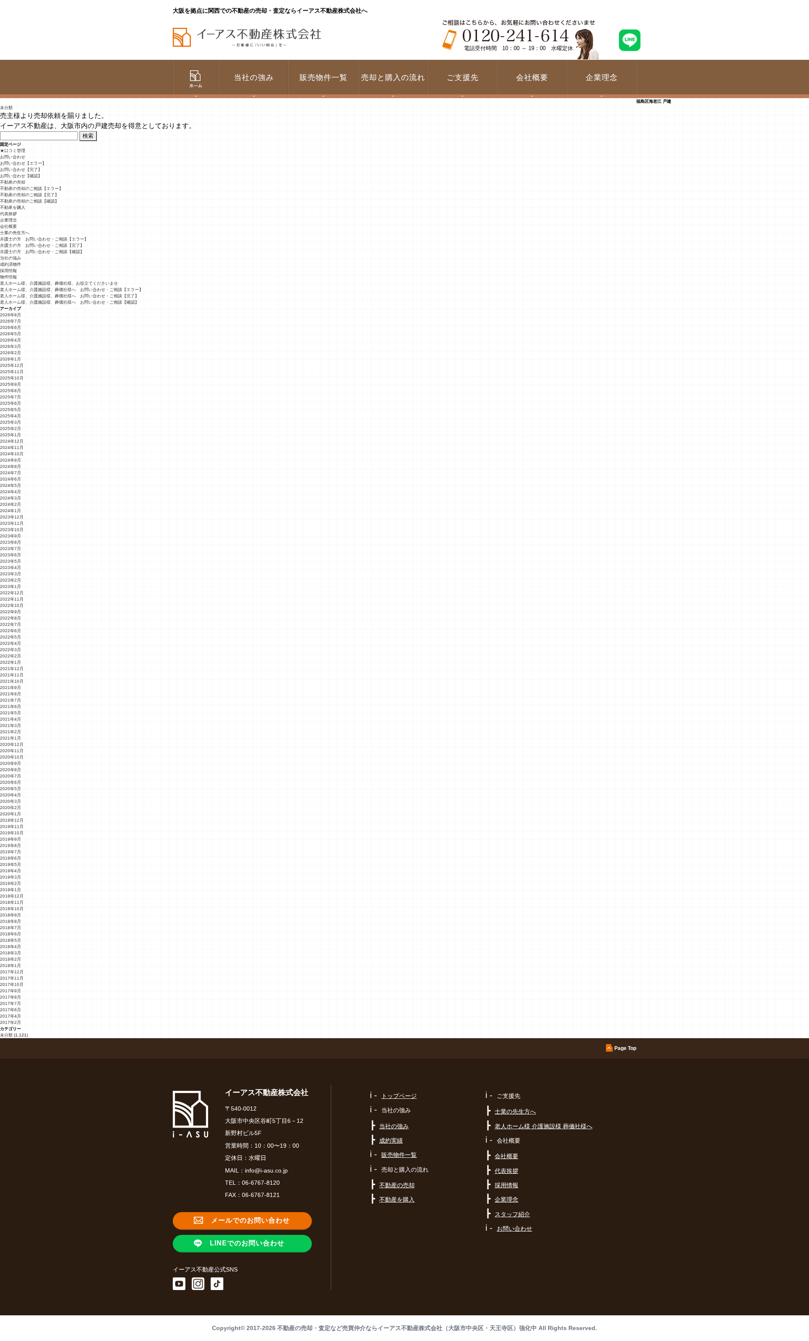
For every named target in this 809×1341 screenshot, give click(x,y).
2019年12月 (12, 820)
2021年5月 (10, 713)
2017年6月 (10, 1009)
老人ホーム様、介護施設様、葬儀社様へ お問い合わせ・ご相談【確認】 (69, 302)
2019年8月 (10, 845)
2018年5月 (10, 940)
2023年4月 (10, 567)
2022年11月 (12, 599)
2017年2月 (10, 1022)
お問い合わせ (12, 157)
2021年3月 (10, 725)
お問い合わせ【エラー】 (23, 163)
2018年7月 (10, 927)
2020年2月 (10, 807)
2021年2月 (10, 731)
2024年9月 (10, 460)
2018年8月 (10, 921)
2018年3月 (10, 953)
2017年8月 (10, 997)
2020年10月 (12, 757)
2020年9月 (10, 763)
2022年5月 (10, 637)
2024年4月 (10, 491)
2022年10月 (12, 605)
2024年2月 (10, 504)
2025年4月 (10, 416)
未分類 (6, 107)
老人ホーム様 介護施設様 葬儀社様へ (543, 1126)
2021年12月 (12, 668)
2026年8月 (10, 315)
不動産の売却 (12, 182)
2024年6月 (10, 479)
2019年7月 (10, 851)
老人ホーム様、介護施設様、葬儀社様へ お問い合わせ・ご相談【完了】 (69, 296)
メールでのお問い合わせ (250, 1220)
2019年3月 (10, 877)
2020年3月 (10, 801)
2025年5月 (10, 409)
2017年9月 (10, 990)
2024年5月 (10, 485)
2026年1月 (10, 359)
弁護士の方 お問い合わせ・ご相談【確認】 (42, 251)
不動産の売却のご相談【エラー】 (31, 188)
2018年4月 (10, 946)
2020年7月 (10, 776)
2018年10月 (12, 908)
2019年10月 (12, 833)
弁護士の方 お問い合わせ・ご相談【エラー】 (44, 239)
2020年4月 (10, 795)
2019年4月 (10, 870)
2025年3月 (10, 422)
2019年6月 (10, 858)
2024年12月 (12, 441)
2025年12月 (12, 365)
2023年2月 (10, 580)
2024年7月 (10, 472)
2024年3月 (10, 498)
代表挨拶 (8, 213)
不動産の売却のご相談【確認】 (29, 201)
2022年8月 (10, 618)
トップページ (399, 1096)
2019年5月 (10, 864)
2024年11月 (12, 447)
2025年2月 (10, 428)
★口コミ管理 (12, 150)
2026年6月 (10, 327)
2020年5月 (10, 788)
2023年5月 (10, 561)
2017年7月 (10, 1003)
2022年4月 (10, 643)
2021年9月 (10, 687)
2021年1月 (10, 738)
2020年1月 (10, 814)
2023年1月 (10, 586)
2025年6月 (10, 403)
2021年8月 (10, 694)
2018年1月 (10, 965)
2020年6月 (10, 782)
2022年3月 (10, 649)
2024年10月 (12, 453)
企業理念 (602, 77)
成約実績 (391, 1140)
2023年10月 (12, 529)
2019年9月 (10, 839)
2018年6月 (10, 934)
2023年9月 (10, 536)
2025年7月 (10, 397)
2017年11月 (12, 978)
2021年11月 (12, 675)
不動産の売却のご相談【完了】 (29, 194)
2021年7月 (10, 700)
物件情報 (8, 277)
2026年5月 (10, 333)
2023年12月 (12, 517)
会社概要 (8, 226)
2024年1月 (10, 510)
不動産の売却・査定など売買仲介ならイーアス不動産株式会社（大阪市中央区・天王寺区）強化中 (407, 1328)
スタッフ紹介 (512, 1214)
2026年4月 (10, 340)
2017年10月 (12, 984)
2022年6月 (10, 630)
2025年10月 (12, 378)
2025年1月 (10, 435)
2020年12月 (12, 744)
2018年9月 (10, 915)
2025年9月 (10, 384)
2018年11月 (12, 902)
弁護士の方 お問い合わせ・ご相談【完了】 (42, 245)
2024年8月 (10, 466)
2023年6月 (10, 555)
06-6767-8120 (261, 1182)
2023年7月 (10, 548)
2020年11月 (12, 750)
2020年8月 (10, 769)
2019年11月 (12, 826)
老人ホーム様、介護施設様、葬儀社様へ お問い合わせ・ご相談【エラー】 (71, 289)
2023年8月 (10, 542)
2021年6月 (10, 706)
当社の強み (10, 258)
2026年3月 (10, 346)
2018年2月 (10, 959)
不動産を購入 (12, 207)
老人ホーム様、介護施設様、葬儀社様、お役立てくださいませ (59, 283)
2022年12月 (12, 592)
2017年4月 (10, 1016)
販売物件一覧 (324, 77)
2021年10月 (12, 681)
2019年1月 (10, 889)
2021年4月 (10, 719)
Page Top (625, 1048)
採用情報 (8, 270)
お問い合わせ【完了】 (21, 169)
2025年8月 (10, 390)
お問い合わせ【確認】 (21, 176)
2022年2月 (10, 656)
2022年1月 (10, 662)
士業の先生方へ (14, 232)
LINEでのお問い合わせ (247, 1243)
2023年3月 (10, 574)
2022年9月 (10, 611)
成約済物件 (10, 264)
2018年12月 (12, 896)
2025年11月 (12, 371)
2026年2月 (10, 352)
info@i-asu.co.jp (266, 1170)
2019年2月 (10, 883)
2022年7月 (10, 624)
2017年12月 (12, 972)
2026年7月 (10, 321)
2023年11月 (12, 523)
